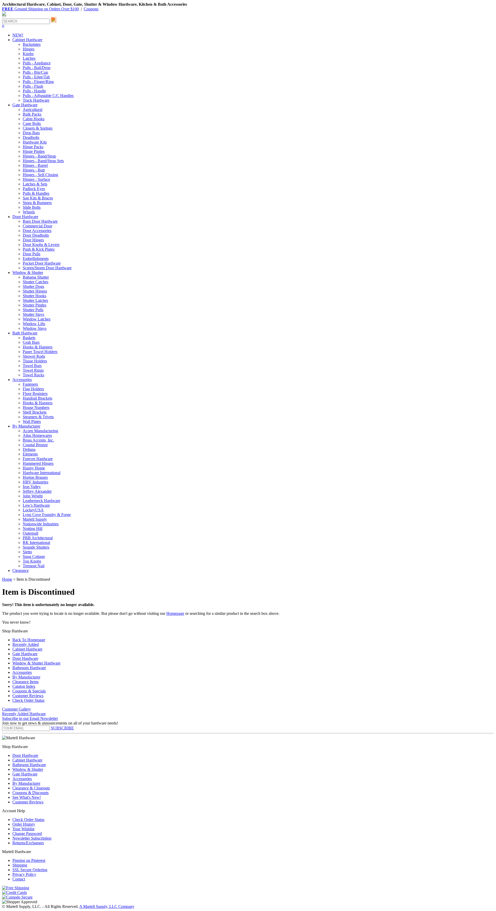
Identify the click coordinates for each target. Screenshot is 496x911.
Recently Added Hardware (24, 714)
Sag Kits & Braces (38, 198)
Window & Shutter (27, 769)
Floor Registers (35, 393)
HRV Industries (35, 482)
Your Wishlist (23, 829)
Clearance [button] (20, 570)
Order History (23, 824)
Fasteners (30, 384)
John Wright (33, 496)
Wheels (29, 212)
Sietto (27, 552)
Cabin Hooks (33, 119)
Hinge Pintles (34, 151)
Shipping (19, 865)
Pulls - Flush (33, 86)
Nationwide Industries (41, 524)
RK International (36, 542)
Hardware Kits (35, 142)
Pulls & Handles (36, 193)
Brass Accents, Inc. (38, 440)
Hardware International (41, 473)
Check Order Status (28, 700)
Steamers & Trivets (38, 417)
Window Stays (35, 328)
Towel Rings (33, 370)
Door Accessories (37, 230)
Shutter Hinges (35, 291)
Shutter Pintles (34, 305)
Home (7, 579)
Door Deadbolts (36, 235)
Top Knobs (32, 561)
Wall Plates (32, 421)
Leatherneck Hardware (41, 500)
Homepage (175, 613)
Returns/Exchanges (28, 843)
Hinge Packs (33, 147)
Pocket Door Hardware (42, 263)
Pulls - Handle (34, 91)
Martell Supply (35, 519)
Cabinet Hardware (27, 649)
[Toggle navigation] (4, 16)
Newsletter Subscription (31, 838)
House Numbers (36, 407)
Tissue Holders (35, 361)
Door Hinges (33, 240)
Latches (29, 58)
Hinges (28, 49)
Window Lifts (34, 324)
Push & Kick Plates (39, 249)
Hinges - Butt (34, 170)
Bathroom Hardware (29, 668)
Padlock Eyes (34, 188)
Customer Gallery (16, 709)
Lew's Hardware (36, 505)
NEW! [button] (17, 35)
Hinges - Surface (36, 179)
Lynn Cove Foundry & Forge (47, 514)
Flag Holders (33, 389)
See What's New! (26, 797)
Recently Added (25, 644)
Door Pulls (31, 254)
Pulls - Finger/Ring (38, 81)
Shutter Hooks (34, 296)
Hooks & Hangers (37, 347)
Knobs (28, 53)
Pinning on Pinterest (28, 860)
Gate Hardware (24, 654)
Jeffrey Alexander (37, 491)
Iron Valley (32, 486)
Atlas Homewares (37, 435)
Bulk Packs (32, 114)
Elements (30, 454)
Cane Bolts (32, 123)
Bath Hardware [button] (24, 333)
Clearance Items (25, 681)
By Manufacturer (26, 677)
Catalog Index (23, 686)
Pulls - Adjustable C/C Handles (48, 95)
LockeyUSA (33, 510)
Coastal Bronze (35, 445)
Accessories (22, 672)
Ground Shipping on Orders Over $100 (40, 9)
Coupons (91, 9)
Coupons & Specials (29, 691)
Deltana (29, 449)
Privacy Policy (24, 874)
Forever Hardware (38, 459)
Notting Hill (32, 528)
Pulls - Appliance (37, 63)
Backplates (32, 44)
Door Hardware (25, 658)
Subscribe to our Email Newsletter (30, 718)
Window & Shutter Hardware (36, 663)
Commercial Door (37, 226)
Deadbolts (31, 137)
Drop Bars (31, 133)
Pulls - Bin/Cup (35, 72)
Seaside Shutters (36, 547)
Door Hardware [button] (25, 216)
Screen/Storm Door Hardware (47, 268)
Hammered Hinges (38, 463)
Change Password (27, 833)
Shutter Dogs (33, 286)
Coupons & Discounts (30, 792)
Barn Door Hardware (40, 221)
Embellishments (36, 258)
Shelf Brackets (35, 412)
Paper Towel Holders (40, 351)
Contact (18, 879)
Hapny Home (34, 468)
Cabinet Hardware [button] (27, 40)
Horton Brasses (35, 477)
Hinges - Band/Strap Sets (43, 161)
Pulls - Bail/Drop (36, 67)
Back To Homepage (28, 640)
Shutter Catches (35, 282)
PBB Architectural (38, 538)
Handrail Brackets (37, 398)
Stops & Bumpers (37, 202)
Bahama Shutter (36, 277)
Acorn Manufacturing (40, 431)
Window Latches (36, 319)
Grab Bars (31, 342)
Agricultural (32, 109)
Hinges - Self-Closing (40, 175)
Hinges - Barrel (35, 165)
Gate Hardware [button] (24, 105)
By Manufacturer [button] (26, 426)
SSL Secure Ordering (29, 870)
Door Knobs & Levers (41, 244)
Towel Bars (32, 365)
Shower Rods (34, 356)
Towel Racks (33, 375)
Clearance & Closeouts (31, 788)
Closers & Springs (37, 128)
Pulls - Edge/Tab (36, 77)
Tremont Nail (33, 566)
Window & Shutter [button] (27, 272)
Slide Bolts (32, 207)
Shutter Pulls (33, 310)
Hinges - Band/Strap (39, 156)
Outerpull (30, 533)
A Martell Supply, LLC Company (106, 906)
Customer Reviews (27, 695)
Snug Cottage (34, 556)
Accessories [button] (22, 379)
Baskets (29, 337)
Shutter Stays (33, 314)
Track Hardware (36, 100)
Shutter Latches (35, 300)
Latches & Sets (35, 184)
